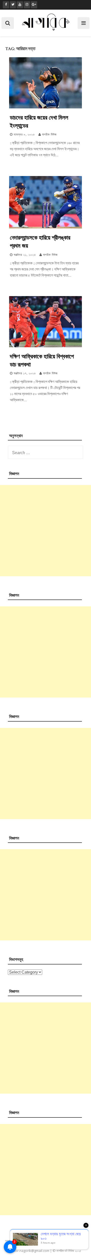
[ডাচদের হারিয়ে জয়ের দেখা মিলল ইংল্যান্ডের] (45, 107)
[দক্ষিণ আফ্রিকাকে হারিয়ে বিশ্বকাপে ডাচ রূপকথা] (45, 346)
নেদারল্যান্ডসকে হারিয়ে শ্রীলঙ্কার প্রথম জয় (40, 241)
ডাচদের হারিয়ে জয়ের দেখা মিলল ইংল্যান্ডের (39, 121)
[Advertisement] (45, 530)
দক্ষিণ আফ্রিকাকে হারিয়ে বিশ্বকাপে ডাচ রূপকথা (42, 360)
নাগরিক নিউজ (49, 135)
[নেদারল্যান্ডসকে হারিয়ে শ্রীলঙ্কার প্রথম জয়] (45, 227)
